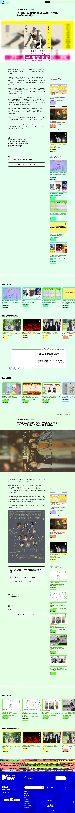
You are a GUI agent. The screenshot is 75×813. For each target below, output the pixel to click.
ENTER (61, 778)
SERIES (5, 792)
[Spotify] (48, 788)
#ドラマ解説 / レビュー (65, 770)
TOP (58, 414)
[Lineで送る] (24, 164)
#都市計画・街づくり (55, 770)
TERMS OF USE (50, 805)
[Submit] (42, 787)
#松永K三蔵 (25, 159)
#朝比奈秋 (19, 159)
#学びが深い (7, 770)
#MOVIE (26, 799)
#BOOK (26, 801)
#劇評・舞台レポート (46, 770)
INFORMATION (50, 804)
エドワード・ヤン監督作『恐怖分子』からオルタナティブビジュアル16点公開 (19, 760)
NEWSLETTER (27, 775)
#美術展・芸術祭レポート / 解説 (18, 770)
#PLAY (26, 793)
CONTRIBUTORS (7, 810)
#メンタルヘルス (29, 770)
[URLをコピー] (34, 164)
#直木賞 (14, 159)
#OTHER (26, 807)
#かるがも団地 (10, 609)
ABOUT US (5, 806)
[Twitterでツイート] (27, 164)
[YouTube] (52, 788)
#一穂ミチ (30, 159)
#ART (26, 797)
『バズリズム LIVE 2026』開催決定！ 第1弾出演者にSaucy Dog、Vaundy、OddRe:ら (37, 768)
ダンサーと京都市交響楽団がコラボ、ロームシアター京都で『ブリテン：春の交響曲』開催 (28, 765)
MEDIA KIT (49, 803)
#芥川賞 (9, 159)
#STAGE (26, 803)
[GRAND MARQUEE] (12, 799)
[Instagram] (56, 788)
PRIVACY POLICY (50, 806)
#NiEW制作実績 (37, 770)
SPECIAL (6, 790)
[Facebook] (65, 788)
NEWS (61, 414)
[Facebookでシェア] (31, 164)
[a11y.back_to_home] (4, 2)
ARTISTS (4, 808)
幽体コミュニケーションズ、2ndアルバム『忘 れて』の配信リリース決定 (26, 763)
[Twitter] (61, 788)
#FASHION (27, 805)
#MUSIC (26, 795)
